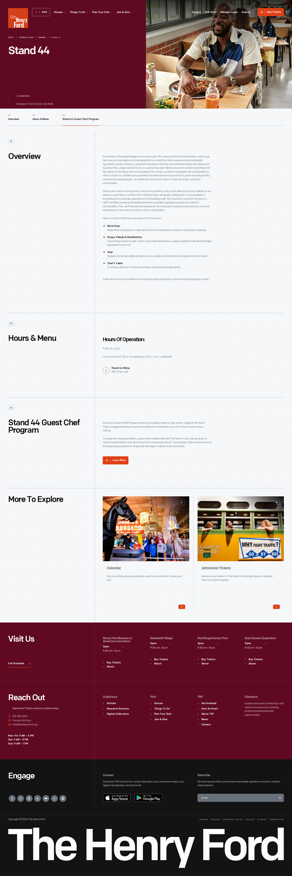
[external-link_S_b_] (47, 720)
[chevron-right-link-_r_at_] (181, 607)
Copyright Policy (233, 820)
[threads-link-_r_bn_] (29, 798)
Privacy (250, 820)
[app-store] (116, 798)
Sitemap (261, 820)
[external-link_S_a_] (47, 716)
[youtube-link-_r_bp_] (46, 798)
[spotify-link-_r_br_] (62, 798)
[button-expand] (181, 502)
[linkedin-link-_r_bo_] (37, 798)
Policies (215, 820)
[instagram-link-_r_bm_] (20, 798)
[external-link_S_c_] (47, 724)
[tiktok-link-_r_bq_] (54, 798)
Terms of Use (276, 820)
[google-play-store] (148, 798)
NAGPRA (204, 820)
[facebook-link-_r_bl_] (12, 798)
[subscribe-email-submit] (280, 798)
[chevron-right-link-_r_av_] (276, 607)
